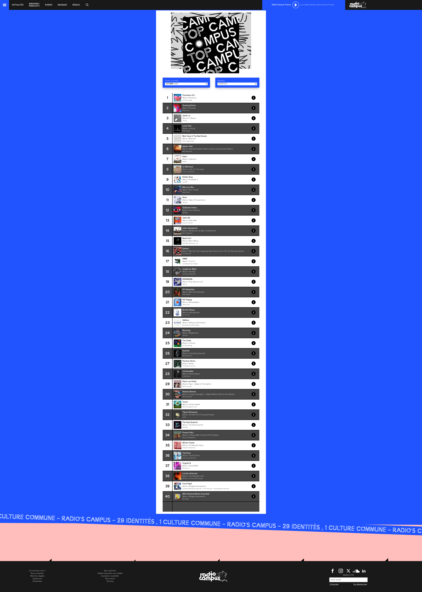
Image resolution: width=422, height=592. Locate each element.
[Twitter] (348, 571)
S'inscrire (334, 584)
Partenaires (37, 581)
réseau (76, 5)
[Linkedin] (363, 571)
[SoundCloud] (356, 571)
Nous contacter (37, 573)
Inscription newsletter (110, 576)
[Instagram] (340, 571)
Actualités (18, 5)
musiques (62, 5)
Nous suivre (110, 578)
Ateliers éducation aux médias (110, 573)
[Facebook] (333, 571)
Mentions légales (37, 576)
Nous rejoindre (110, 571)
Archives (110, 581)
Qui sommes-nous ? (37, 571)
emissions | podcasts (34, 5)
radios (48, 5)
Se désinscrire (360, 584)
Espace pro (37, 578)
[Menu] (4, 5)
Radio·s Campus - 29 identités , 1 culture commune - (166, 522)
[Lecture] (295, 5)
